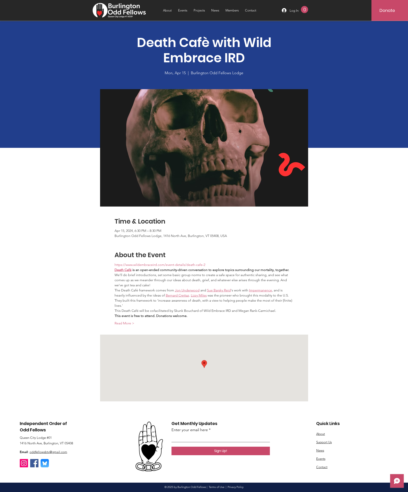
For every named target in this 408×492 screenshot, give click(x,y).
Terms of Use (216, 487)
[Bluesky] (45, 463)
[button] (304, 9)
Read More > (124, 323)
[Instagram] (24, 463)
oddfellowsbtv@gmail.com (48, 452)
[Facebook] (34, 463)
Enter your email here (189, 430)
